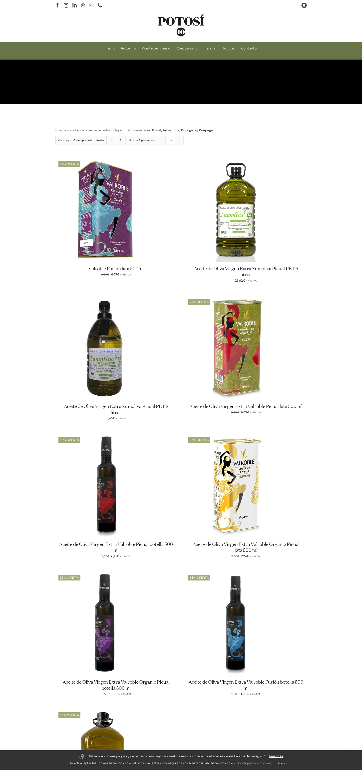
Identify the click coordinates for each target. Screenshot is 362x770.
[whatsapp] (83, 5)
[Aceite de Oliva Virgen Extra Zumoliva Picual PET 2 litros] (107, 297)
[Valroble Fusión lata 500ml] (107, 159)
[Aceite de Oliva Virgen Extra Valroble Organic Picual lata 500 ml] (237, 435)
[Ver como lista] (179, 140)
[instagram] (66, 5)
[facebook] (57, 5)
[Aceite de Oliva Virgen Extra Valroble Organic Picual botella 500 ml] (107, 573)
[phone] (100, 5)
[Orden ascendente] (120, 140)
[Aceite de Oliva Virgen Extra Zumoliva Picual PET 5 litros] (237, 159)
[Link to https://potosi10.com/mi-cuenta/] (304, 5)
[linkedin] (74, 5)
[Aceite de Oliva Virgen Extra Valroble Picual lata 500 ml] (237, 297)
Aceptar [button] (283, 763)
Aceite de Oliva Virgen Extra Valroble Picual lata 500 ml (246, 406)
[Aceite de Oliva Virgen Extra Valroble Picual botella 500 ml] (107, 435)
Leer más (276, 756)
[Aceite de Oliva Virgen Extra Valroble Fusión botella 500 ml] (237, 573)
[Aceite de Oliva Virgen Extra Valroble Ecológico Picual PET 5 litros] (107, 711)
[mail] (91, 5)
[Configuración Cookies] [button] (254, 763)
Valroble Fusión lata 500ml (116, 269)
